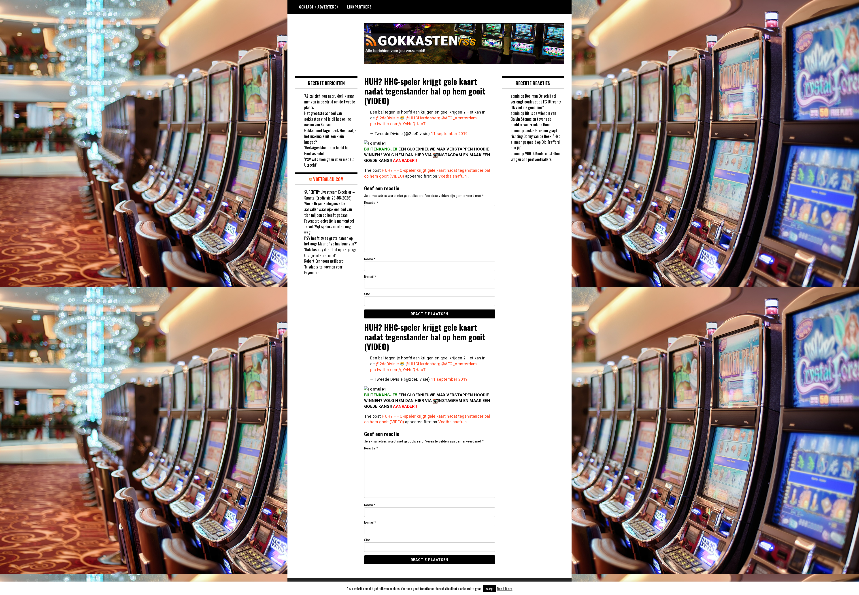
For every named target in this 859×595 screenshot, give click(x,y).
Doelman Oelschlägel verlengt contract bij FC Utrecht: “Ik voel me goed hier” (536, 101)
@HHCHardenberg (423, 118)
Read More (504, 588)
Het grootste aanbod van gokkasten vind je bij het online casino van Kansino (327, 118)
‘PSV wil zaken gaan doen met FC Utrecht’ (329, 162)
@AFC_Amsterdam (459, 118)
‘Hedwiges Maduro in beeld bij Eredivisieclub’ (326, 150)
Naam (370, 259)
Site (367, 294)
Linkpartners (359, 7)
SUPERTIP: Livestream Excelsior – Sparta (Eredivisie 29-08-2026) (329, 195)
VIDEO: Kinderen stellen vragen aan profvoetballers (535, 156)
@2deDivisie (387, 118)
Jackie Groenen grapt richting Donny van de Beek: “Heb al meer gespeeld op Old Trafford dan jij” (535, 138)
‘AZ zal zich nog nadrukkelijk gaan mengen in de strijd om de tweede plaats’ (329, 101)
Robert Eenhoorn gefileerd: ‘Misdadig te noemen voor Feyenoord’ (324, 266)
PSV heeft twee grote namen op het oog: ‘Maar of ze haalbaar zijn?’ (330, 241)
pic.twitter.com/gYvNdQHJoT (398, 123)
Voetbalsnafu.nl (453, 176)
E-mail (370, 276)
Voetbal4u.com (328, 179)
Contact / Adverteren (318, 7)
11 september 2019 (449, 133)
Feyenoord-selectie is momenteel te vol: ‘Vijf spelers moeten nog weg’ (329, 226)
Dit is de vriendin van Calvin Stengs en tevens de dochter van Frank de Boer (533, 118)
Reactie (371, 202)
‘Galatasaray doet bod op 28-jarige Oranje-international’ (330, 252)
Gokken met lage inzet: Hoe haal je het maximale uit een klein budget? (330, 136)
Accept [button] (489, 588)
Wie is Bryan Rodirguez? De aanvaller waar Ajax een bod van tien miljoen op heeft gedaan (328, 209)
